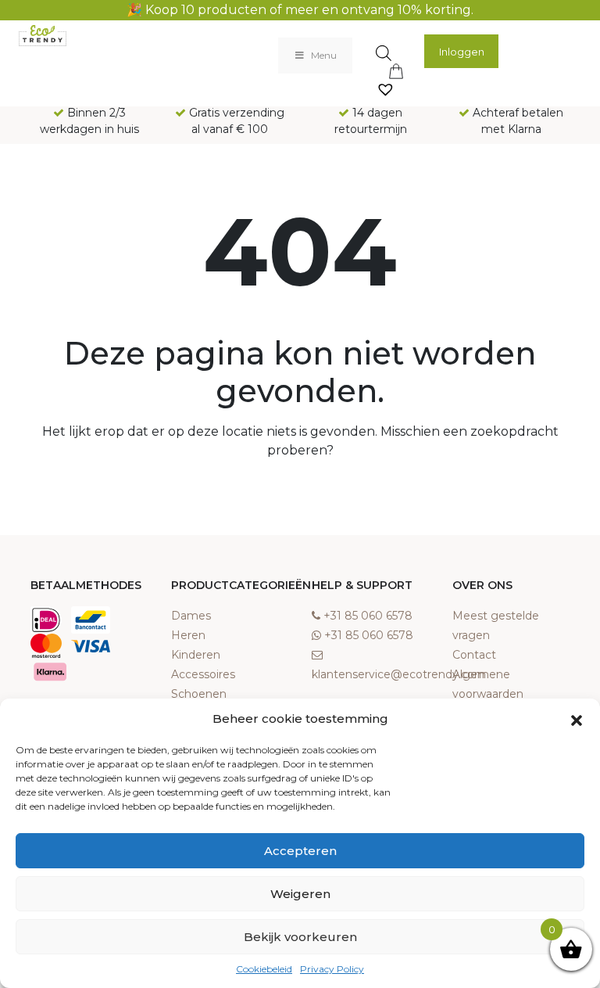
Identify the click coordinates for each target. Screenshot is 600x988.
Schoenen (199, 694)
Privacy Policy (332, 969)
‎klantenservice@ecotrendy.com (399, 674)
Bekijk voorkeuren (300, 936)
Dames (191, 616)
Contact (474, 655)
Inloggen (461, 51)
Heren (188, 635)
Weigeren (300, 893)
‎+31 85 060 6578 (367, 616)
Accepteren (300, 850)
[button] (576, 719)
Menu (324, 55)
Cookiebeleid (264, 969)
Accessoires (203, 674)
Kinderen (195, 655)
